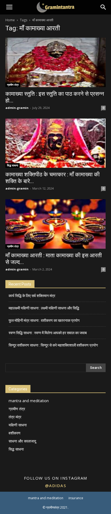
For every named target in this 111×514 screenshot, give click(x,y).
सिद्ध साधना (12, 165)
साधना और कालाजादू (22, 441)
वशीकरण (14, 433)
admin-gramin (17, 108)
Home (10, 20)
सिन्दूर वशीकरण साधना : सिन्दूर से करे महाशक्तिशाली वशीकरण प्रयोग (53, 345)
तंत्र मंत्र (15, 416)
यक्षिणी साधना (18, 424)
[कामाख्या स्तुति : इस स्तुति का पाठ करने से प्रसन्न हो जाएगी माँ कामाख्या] (55, 62)
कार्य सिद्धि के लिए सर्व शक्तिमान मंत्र (32, 296)
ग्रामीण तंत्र (13, 85)
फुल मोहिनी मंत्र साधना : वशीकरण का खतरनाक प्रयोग (44, 320)
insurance (75, 498)
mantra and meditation (29, 400)
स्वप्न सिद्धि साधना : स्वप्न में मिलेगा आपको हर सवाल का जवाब (48, 333)
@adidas (55, 485)
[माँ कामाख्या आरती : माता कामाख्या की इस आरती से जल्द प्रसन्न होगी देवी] (55, 224)
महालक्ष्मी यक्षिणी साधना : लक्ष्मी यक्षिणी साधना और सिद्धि (44, 308)
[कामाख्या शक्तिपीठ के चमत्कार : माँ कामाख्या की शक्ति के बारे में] (55, 143)
